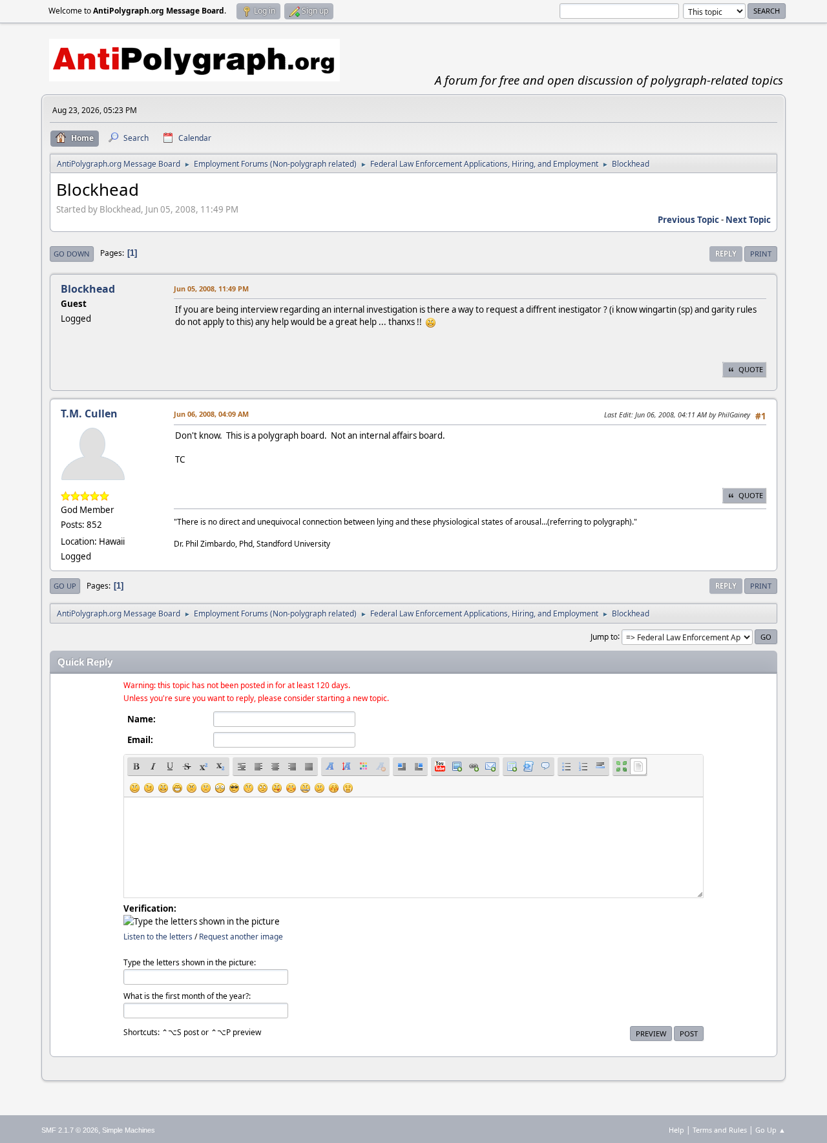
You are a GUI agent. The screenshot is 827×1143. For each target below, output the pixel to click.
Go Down (72, 253)
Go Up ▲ (770, 1130)
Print (760, 253)
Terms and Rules (720, 1130)
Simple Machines (128, 1130)
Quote (750, 369)
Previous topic (688, 219)
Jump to (604, 636)
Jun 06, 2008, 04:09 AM (211, 414)
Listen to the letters (158, 936)
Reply (726, 253)
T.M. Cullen (89, 413)
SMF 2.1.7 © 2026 (69, 1130)
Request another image (241, 936)
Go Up (65, 586)
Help (676, 1130)
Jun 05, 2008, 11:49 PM (211, 288)
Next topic (748, 219)
